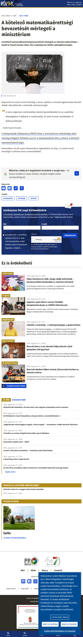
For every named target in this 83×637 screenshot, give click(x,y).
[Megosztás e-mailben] (4, 188)
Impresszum (11, 589)
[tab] (6, 400)
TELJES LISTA (10, 472)
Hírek (33, 570)
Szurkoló (58, 570)
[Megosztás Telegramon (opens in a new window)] (16, 188)
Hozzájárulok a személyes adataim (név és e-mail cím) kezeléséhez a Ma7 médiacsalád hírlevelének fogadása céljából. (16, 241)
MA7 (23, 570)
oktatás (33, 198)
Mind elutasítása (50, 624)
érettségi (21, 198)
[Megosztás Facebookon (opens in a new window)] (10, 188)
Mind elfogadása (69, 624)
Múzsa (45, 570)
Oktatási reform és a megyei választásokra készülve (23, 489)
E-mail (44, 224)
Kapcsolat (25, 589)
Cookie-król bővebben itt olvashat (59, 631)
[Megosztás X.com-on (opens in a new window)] (22, 188)
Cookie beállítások (59, 617)
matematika (8, 198)
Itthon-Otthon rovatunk (14, 538)
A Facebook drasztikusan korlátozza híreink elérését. (25, 214)
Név (4, 224)
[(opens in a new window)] (23, 581)
